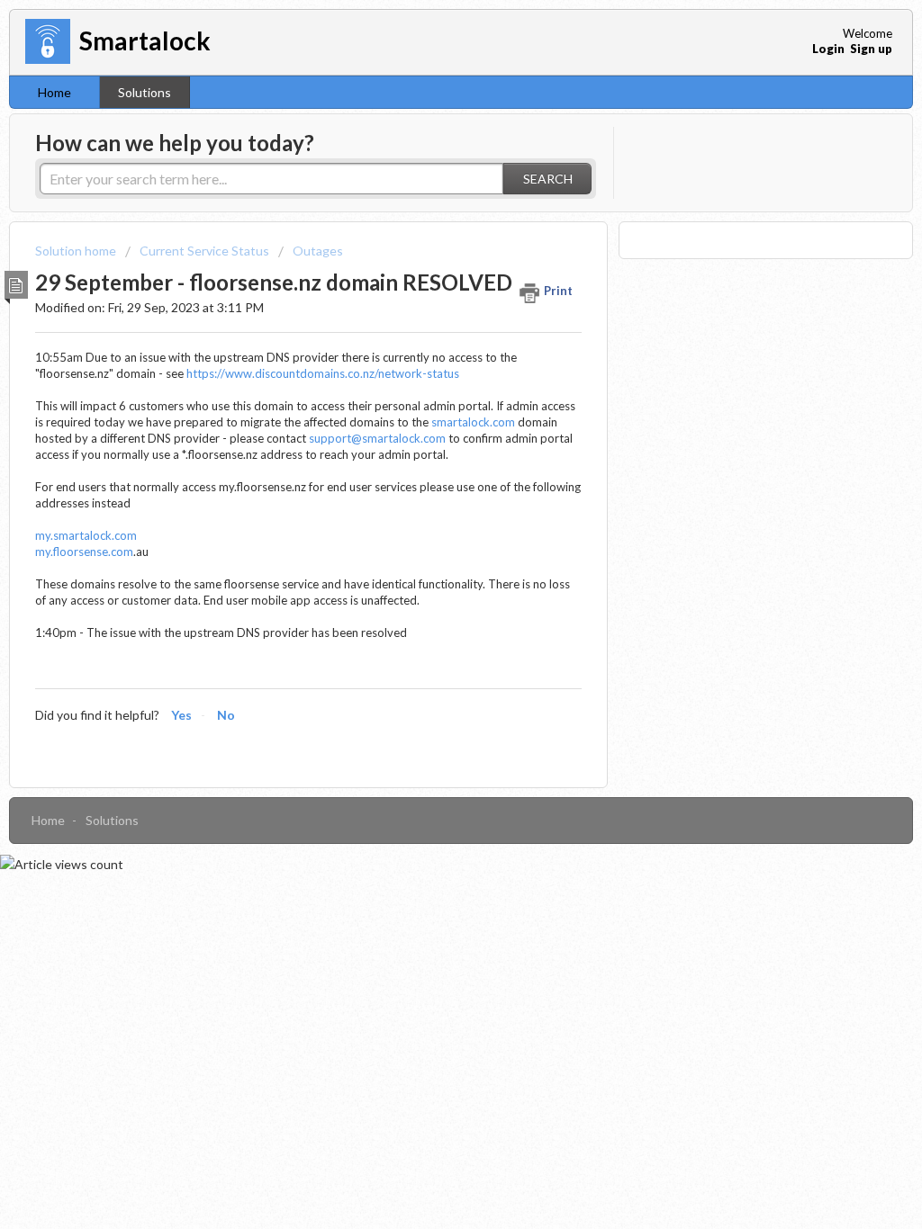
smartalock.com (473, 422)
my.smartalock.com (86, 535)
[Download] (427, 382)
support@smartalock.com (377, 438)
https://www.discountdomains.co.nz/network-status (322, 373)
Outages (318, 250)
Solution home (77, 250)
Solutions (144, 92)
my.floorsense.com (84, 551)
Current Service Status (204, 250)
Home (54, 92)
